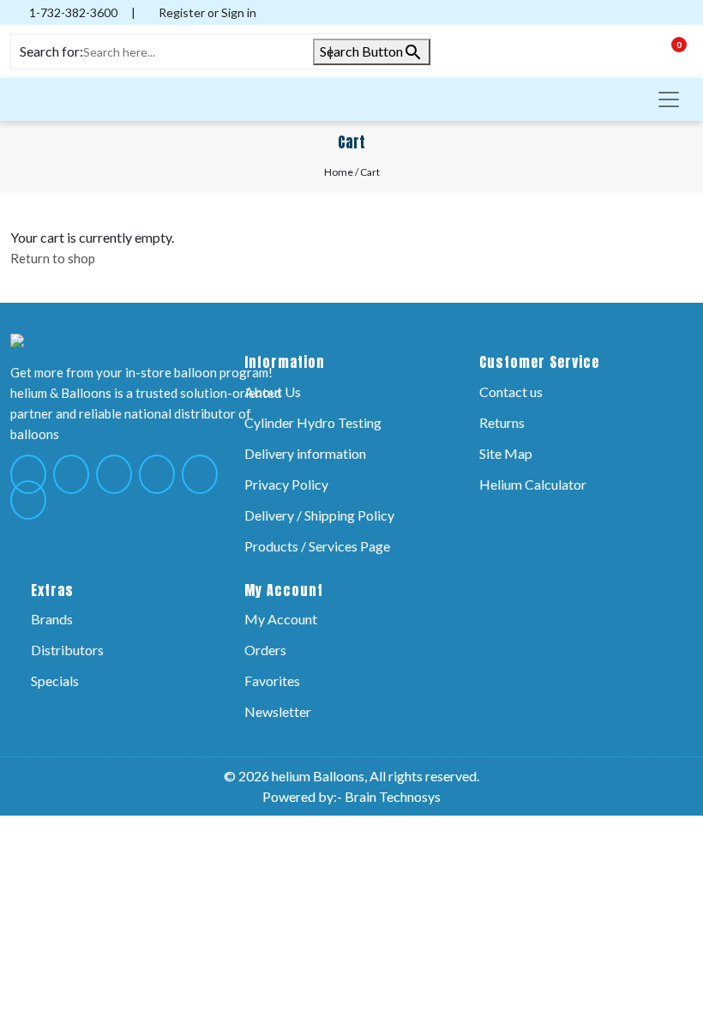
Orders (265, 650)
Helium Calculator (532, 484)
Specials (55, 680)
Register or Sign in (206, 12)
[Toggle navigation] (669, 99)
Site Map (505, 453)
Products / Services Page (317, 546)
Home (338, 172)
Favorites (272, 680)
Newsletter (277, 711)
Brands (52, 619)
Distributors (67, 650)
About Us (272, 391)
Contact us (511, 391)
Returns (502, 422)
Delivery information (305, 453)
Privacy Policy (286, 484)
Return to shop (52, 258)
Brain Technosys (393, 796)
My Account (280, 619)
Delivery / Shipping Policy (319, 515)
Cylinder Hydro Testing (313, 422)
